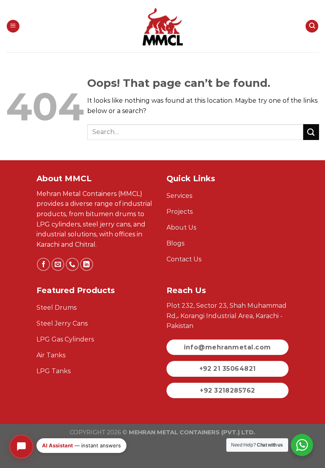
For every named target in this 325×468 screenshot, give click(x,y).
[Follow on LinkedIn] (86, 264)
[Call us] (72, 264)
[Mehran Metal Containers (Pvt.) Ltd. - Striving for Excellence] (162, 26)
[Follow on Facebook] (43, 264)
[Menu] (13, 26)
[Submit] (311, 132)
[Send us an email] (58, 264)
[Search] (312, 26)
